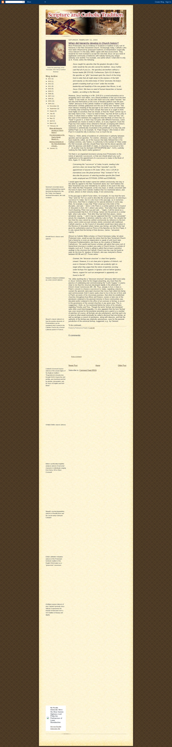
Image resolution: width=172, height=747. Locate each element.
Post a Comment (76, 356)
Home (98, 365)
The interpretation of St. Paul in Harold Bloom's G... (57, 137)
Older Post (122, 365)
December (53, 106)
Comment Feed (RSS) (88, 370)
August (52, 111)
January (52, 148)
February (53, 126)
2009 (50, 91)
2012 (50, 84)
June (51, 116)
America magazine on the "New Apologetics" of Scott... (57, 144)
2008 (50, 93)
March (52, 123)
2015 (50, 81)
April (51, 121)
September (53, 108)
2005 (50, 101)
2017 (50, 79)
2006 (50, 98)
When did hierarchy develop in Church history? (56, 130)
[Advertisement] (54, 662)
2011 (50, 86)
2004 (50, 103)
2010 (50, 89)
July (51, 113)
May (51, 118)
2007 (50, 96)
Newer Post (73, 365)
